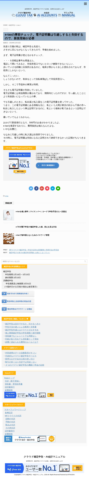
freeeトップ (9, 378)
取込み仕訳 (10, 425)
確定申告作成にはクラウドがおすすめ (21, 330)
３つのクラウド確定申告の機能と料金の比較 (24, 365)
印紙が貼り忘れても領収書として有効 (21, 339)
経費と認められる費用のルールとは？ (21, 342)
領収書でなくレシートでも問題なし (20, 336)
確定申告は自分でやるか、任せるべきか (22, 324)
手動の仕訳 (10, 422)
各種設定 (9, 413)
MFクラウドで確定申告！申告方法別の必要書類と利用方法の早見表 (34, 250)
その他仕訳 (10, 428)
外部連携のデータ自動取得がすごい (20, 353)
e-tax (6, 196)
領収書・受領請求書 (13, 384)
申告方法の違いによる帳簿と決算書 (20, 327)
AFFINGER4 (71, 474)
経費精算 (9, 390)
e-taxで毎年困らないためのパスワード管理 (32, 235)
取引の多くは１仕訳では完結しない (20, 362)
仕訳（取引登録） (13, 381)
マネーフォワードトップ (15, 410)
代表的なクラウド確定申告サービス (20, 356)
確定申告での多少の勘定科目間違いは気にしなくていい (29, 253)
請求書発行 (10, 387)
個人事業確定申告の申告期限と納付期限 (22, 333)
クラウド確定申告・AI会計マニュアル (44, 456)
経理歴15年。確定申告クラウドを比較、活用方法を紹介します (44, 461)
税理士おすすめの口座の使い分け (20, 359)
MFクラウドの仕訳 (13, 416)
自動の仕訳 (10, 419)
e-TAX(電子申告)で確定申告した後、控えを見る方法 (36, 227)
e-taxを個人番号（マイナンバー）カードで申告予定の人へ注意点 (41, 211)
